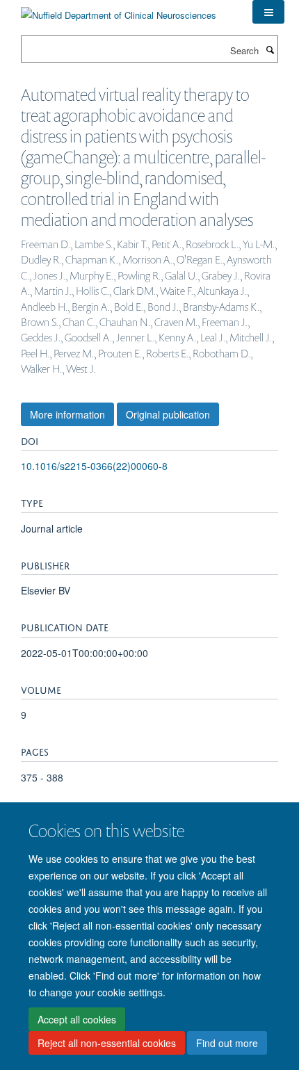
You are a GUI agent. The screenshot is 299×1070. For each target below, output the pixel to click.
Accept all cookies (77, 1019)
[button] (268, 12)
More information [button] (67, 414)
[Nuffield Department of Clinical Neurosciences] (118, 10)
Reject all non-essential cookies (107, 1043)
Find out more (227, 1043)
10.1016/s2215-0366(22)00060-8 (94, 466)
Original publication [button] (168, 414)
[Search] (269, 49)
